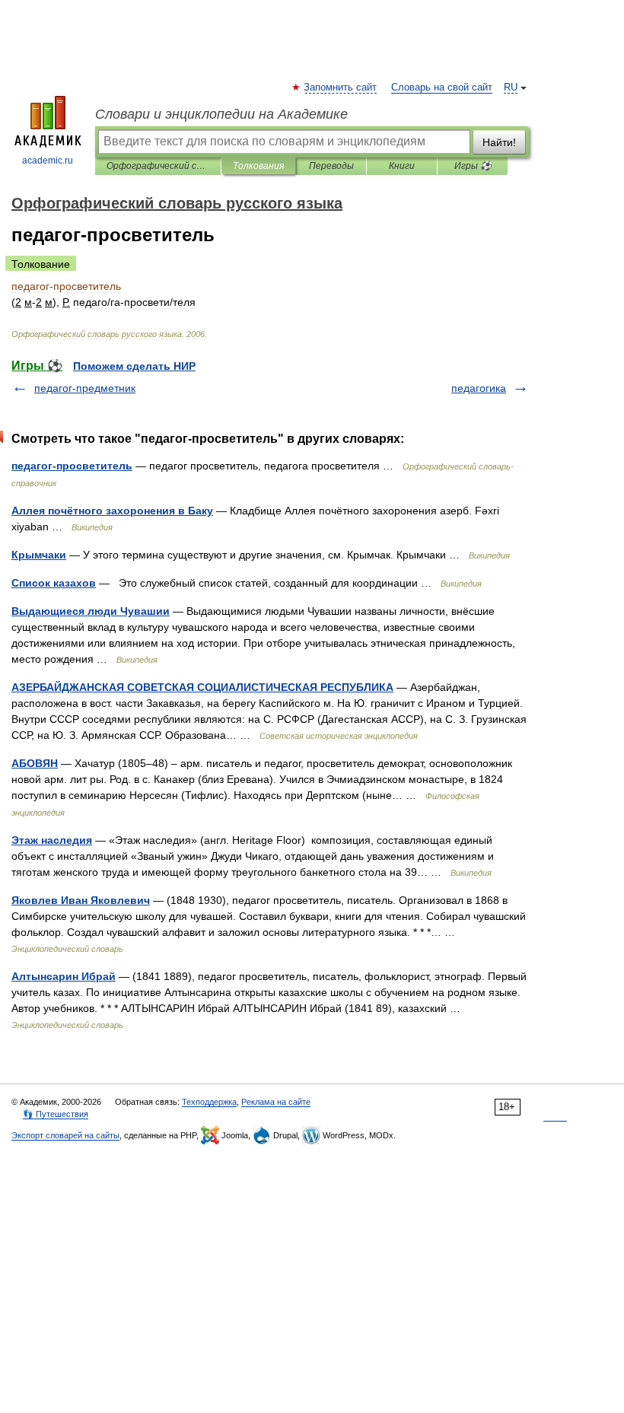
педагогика (478, 388)
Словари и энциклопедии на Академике (221, 114)
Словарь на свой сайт (441, 87)
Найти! (499, 142)
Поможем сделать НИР (134, 366)
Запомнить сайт (341, 87)
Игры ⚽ (473, 166)
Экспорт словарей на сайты (65, 1135)
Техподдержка (209, 1101)
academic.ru (47, 160)
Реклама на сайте (275, 1101)
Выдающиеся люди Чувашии (90, 611)
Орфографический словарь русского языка (158, 166)
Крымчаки (38, 555)
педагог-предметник (84, 388)
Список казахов (53, 583)
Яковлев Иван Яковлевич (80, 900)
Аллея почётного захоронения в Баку (112, 510)
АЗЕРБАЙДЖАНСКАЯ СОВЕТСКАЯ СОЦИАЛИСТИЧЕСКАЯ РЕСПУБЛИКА (202, 687)
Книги (402, 166)
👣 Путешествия (55, 1114)
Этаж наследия (51, 840)
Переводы (331, 166)
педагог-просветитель (71, 466)
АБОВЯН (34, 763)
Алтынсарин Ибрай (63, 976)
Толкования (258, 166)
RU (510, 87)
